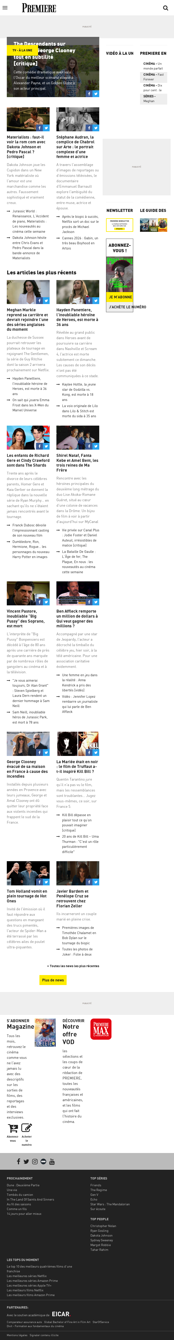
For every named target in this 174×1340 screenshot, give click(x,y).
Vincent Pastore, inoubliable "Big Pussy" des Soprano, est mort (26, 618)
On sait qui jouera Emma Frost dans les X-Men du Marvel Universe (30, 405)
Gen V (94, 1194)
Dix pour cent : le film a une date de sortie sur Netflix (153, 88)
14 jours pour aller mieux (24, 1213)
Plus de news (53, 980)
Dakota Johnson (101, 1235)
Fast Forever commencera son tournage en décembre (153, 77)
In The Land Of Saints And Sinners (30, 1199)
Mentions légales (17, 1335)
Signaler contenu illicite (44, 1335)
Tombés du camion (20, 1194)
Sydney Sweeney (101, 1240)
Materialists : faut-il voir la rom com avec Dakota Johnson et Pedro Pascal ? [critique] (26, 147)
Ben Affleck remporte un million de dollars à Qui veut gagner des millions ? (77, 618)
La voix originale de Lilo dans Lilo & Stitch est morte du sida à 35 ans (80, 411)
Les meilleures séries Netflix (27, 1276)
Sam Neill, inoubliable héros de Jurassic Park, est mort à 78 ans (30, 717)
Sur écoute (97, 1209)
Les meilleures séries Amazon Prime (32, 1280)
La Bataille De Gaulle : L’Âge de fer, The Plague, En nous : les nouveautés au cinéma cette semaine (79, 561)
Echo (93, 1199)
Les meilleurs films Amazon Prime (31, 1295)
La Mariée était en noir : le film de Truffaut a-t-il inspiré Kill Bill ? (77, 766)
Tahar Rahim (99, 1249)
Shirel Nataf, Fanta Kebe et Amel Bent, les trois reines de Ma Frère (77, 462)
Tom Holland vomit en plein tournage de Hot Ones (27, 896)
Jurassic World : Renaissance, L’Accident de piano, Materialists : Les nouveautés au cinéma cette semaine (30, 221)
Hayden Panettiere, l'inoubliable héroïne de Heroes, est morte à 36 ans (77, 317)
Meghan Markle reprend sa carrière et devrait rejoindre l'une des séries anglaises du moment (27, 319)
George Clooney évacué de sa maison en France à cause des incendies (27, 769)
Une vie (12, 1190)
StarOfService (101, 1322)
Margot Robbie (100, 1245)
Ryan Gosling (99, 1230)
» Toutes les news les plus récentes (73, 966)
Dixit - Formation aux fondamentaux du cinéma (35, 1326)
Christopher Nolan (103, 1226)
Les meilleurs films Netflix (25, 1290)
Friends (95, 1185)
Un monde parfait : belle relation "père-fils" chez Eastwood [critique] (153, 67)
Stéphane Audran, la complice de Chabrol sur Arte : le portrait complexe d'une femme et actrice (75, 147)
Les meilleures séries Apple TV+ (29, 1285)
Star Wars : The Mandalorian (110, 1204)
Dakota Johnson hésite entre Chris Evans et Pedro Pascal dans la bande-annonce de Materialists (29, 247)
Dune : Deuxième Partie (23, 1185)
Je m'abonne (120, 297)
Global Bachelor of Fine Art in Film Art (67, 1322)
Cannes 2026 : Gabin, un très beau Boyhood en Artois (80, 243)
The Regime (98, 1190)
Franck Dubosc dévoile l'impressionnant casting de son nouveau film (30, 530)
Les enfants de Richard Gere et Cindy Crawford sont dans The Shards (28, 460)
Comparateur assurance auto (24, 1322)
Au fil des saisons (19, 1204)
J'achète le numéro (121, 307)
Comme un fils (17, 1209)
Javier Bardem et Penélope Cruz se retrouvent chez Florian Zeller (72, 898)
